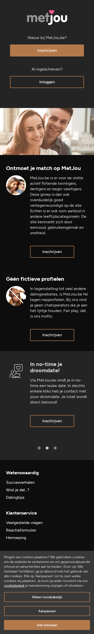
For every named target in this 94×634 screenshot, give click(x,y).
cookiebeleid (14, 586)
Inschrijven (47, 50)
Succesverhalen (20, 482)
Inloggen (47, 82)
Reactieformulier (21, 530)
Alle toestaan (47, 625)
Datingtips (15, 497)
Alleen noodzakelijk (47, 597)
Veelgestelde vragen (24, 522)
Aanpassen (47, 611)
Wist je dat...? (17, 490)
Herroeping (16, 537)
